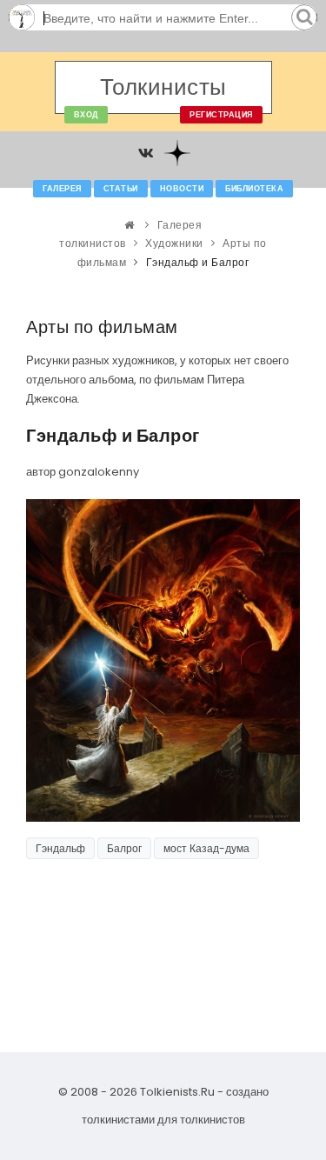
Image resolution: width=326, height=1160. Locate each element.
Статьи (120, 188)
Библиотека (254, 188)
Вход (86, 115)
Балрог (124, 848)
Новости (182, 188)
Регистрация (221, 115)
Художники (174, 243)
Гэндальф (60, 848)
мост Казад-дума (206, 848)
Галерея (62, 188)
